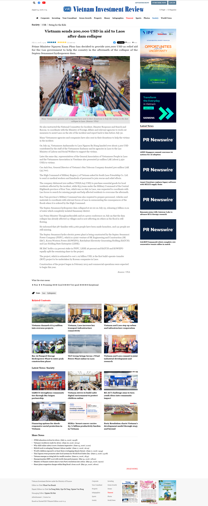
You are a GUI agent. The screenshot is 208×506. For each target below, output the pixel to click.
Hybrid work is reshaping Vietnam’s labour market (53, 448)
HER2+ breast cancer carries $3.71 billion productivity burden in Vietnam (84, 426)
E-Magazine (172, 10)
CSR (44, 24)
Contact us (47, 497)
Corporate (45, 18)
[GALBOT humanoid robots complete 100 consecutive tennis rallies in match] (158, 229)
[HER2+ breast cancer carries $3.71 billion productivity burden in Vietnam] (85, 411)
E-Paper (162, 10)
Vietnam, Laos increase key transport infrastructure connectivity (81, 328)
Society (155, 18)
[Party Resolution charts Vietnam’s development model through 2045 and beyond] (121, 411)
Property (98, 18)
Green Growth (85, 18)
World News (166, 18)
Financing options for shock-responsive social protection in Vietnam (47, 426)
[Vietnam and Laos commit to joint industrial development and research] (121, 343)
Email (129, 42)
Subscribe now (159, 3)
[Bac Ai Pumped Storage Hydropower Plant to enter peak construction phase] (48, 343)
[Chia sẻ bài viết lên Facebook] (114, 42)
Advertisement (142, 3)
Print (135, 42)
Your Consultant (69, 18)
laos (43, 293)
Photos (147, 18)
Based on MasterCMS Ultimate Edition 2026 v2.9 (49, 501)
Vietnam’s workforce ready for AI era (48, 443)
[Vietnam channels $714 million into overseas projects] (48, 313)
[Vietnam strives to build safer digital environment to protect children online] (85, 380)
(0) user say (71, 42)
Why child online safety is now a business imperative (53, 445)
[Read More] (132, 469)
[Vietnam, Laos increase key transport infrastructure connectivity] (85, 313)
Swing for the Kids (57, 24)
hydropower (51, 293)
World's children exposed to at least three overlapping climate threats (60, 451)
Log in (172, 3)
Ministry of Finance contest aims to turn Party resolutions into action (59, 461)
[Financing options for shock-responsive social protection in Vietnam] (48, 411)
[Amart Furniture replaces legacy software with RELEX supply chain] (158, 169)
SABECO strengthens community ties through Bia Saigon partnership (48, 395)
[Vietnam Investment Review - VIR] (104, 15)
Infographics (118, 18)
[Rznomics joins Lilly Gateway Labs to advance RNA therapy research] (158, 199)
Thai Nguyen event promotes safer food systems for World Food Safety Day (62, 453)
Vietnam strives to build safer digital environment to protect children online (83, 395)
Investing (56, 18)
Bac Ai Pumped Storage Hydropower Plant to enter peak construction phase (48, 358)
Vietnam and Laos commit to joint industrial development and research (121, 358)
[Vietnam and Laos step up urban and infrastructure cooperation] (121, 313)
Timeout (129, 18)
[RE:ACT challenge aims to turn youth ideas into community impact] (121, 380)
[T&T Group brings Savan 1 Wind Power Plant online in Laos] (85, 343)
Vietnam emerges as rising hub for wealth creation (52, 456)
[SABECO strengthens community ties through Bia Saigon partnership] (48, 380)
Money (107, 18)
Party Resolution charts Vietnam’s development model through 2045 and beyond (121, 426)
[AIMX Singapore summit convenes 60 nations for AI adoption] (158, 139)
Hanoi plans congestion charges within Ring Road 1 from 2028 (57, 464)
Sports (138, 18)
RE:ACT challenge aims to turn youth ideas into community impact (119, 395)
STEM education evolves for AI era (47, 440)
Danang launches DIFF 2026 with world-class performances (56, 459)
